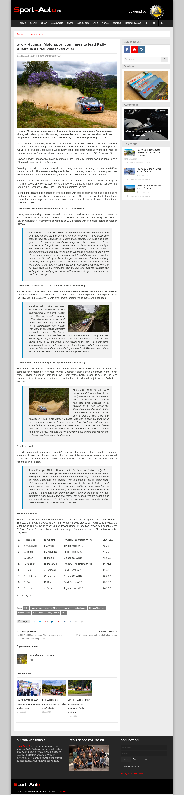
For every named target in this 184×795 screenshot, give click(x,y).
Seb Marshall (38, 613)
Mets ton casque (133, 23)
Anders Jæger (36, 608)
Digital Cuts (63, 791)
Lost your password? (131, 766)
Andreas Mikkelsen (52, 608)
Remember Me (141, 760)
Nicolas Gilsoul (24, 613)
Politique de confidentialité (134, 773)
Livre (95, 23)
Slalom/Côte (57, 23)
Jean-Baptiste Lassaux (50, 56)
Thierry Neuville (53, 613)
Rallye (33, 23)
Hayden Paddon (80, 608)
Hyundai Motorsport (97, 608)
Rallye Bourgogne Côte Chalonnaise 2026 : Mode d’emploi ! (149, 152)
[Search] (164, 59)
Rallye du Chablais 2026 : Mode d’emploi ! (149, 170)
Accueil (20, 34)
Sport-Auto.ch (23, 746)
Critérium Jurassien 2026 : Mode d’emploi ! (150, 186)
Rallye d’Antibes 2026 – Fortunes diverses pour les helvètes (28, 704)
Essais (23, 23)
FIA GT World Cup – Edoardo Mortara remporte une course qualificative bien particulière (39, 635)
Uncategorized (37, 34)
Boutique (117, 23)
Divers (70, 23)
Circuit (44, 23)
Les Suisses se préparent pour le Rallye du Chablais (54, 704)
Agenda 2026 (83, 23)
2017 (26, 608)
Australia (67, 608)
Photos (105, 23)
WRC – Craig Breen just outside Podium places (96, 633)
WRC (64, 613)
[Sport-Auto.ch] (37, 10)
